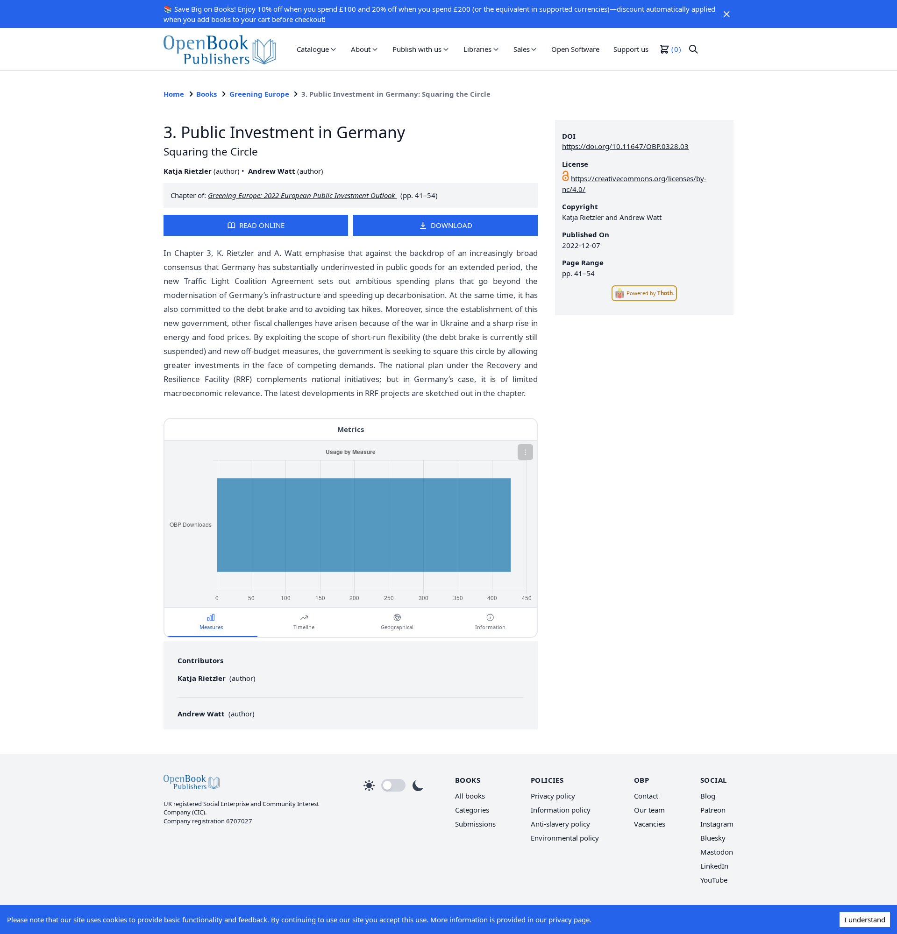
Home (174, 94)
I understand (864, 919)
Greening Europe (259, 94)
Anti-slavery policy (560, 823)
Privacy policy (553, 795)
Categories (472, 809)
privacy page (569, 919)
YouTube (713, 879)
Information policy (561, 809)
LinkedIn (714, 865)
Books (206, 94)
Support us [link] (630, 49)
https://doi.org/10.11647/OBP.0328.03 (625, 146)
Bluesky (713, 837)
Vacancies (649, 823)
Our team (649, 809)
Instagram (716, 823)
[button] (726, 14)
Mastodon (716, 851)
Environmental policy (565, 837)
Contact (646, 795)
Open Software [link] (575, 49)
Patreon (713, 809)
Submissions (475, 823)
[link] (220, 49)
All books (470, 795)
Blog (707, 795)
